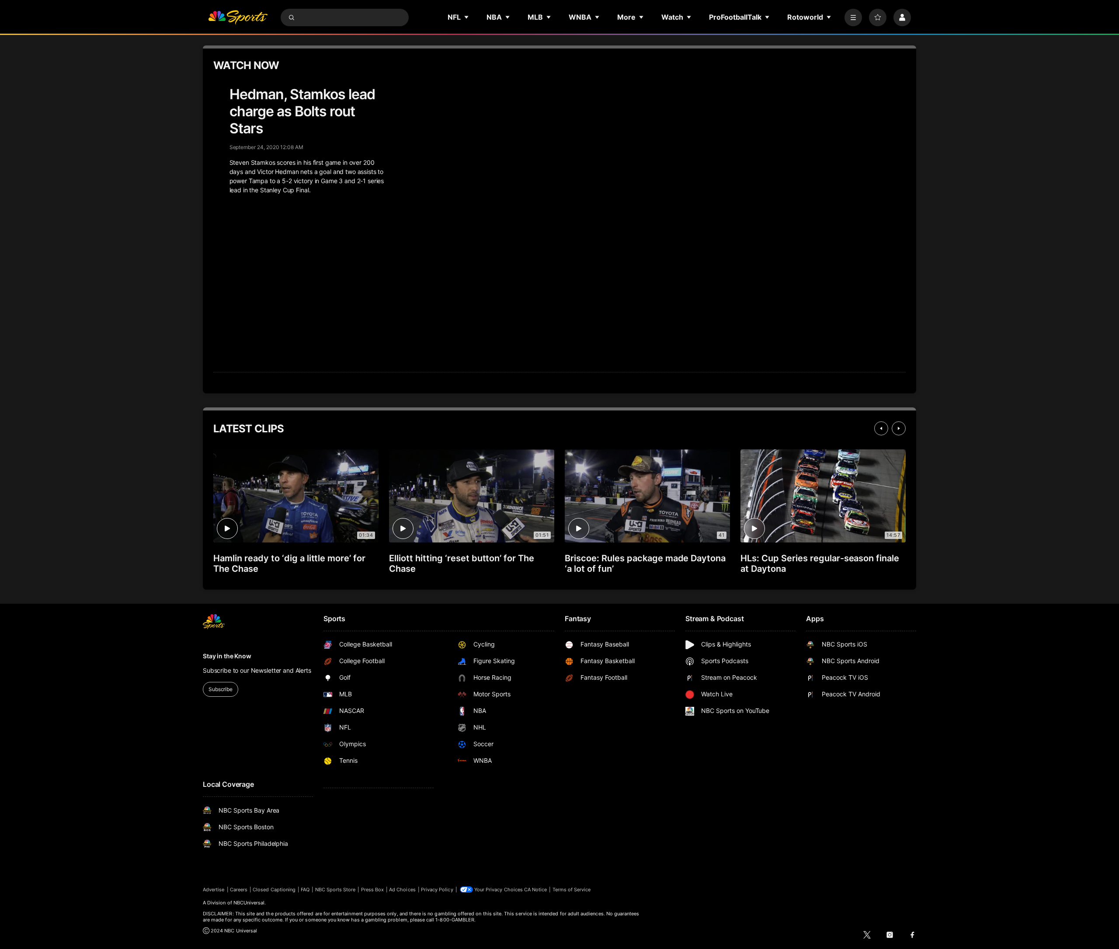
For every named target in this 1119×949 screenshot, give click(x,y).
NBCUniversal (249, 903)
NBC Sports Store (335, 889)
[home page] (238, 17)
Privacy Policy (437, 889)
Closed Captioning (274, 889)
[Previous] (881, 428)
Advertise (214, 889)
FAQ (305, 889)
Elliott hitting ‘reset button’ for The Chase (461, 563)
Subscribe (221, 689)
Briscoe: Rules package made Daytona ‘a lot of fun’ (645, 563)
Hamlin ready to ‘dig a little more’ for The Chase (289, 563)
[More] (853, 17)
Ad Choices (402, 889)
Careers (238, 889)
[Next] (899, 428)
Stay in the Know (227, 656)
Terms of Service (572, 889)
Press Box (372, 889)
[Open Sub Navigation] (466, 17)
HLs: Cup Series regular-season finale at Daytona (819, 563)
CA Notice (535, 889)
